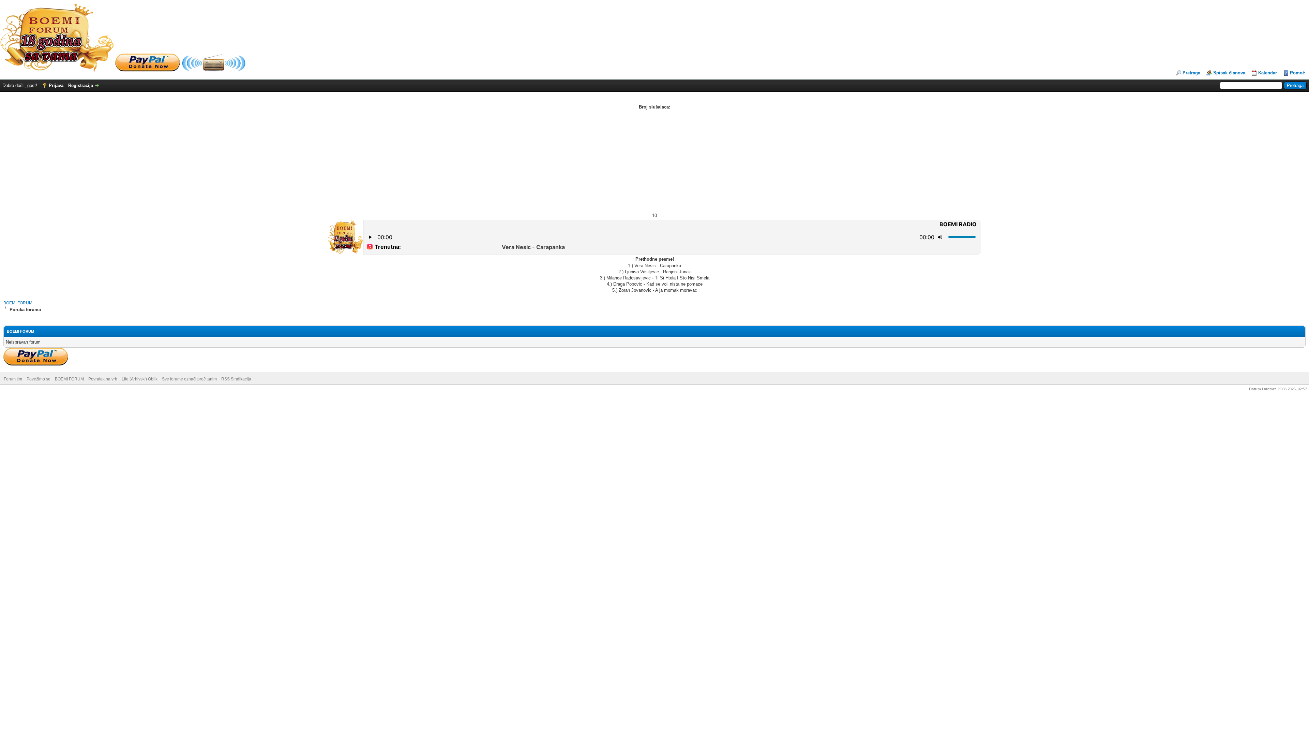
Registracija (80, 85)
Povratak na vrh (102, 379)
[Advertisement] (654, 161)
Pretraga (1191, 72)
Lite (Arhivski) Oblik (139, 379)
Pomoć (1297, 72)
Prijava (56, 85)
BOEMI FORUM (17, 303)
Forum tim (13, 379)
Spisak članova (1229, 72)
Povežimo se (38, 379)
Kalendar (1267, 72)
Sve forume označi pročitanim (189, 379)
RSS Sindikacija (236, 379)
